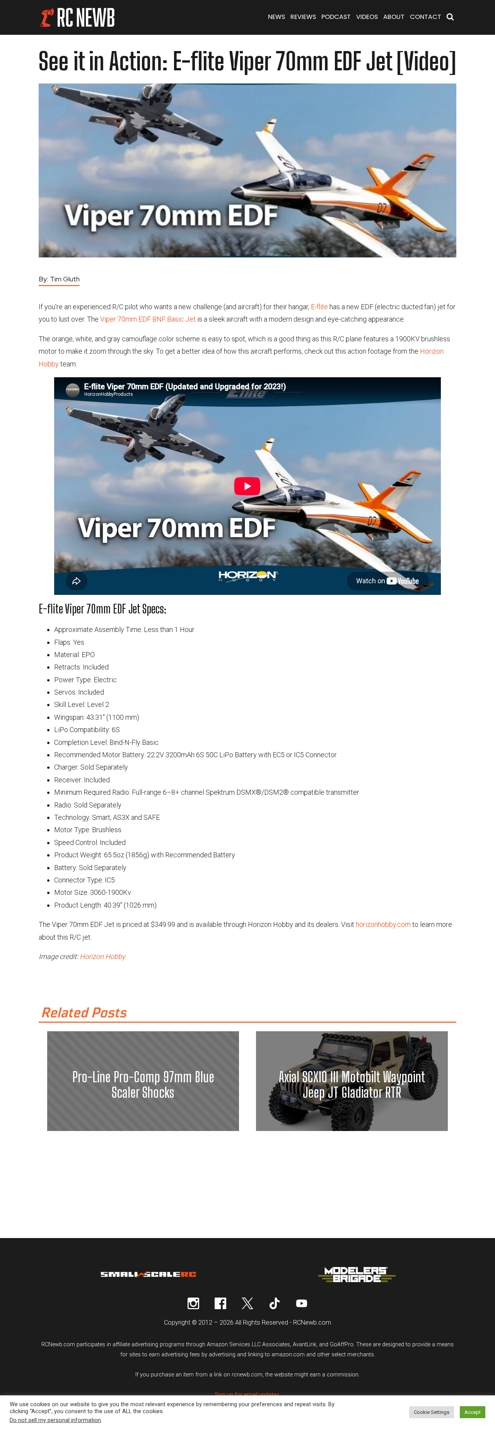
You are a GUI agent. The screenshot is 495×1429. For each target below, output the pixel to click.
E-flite (319, 307)
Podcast (336, 16)
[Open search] (450, 17)
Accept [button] (472, 1412)
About (394, 16)
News (276, 16)
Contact (425, 16)
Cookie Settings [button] (431, 1412)
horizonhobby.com (383, 924)
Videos (367, 16)
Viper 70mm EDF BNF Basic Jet (148, 319)
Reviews (303, 16)
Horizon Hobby (102, 956)
